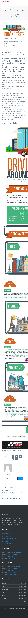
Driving (17, 14)
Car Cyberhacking (9, 487)
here (14, 101)
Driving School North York (15, 574)
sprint (7, 46)
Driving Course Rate (16, 552)
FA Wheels (19, 109)
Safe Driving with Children (12, 498)
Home (10, 14)
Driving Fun (12, 41)
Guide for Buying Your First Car (13, 493)
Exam (17, 41)
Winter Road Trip (9, 490)
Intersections (8, 496)
